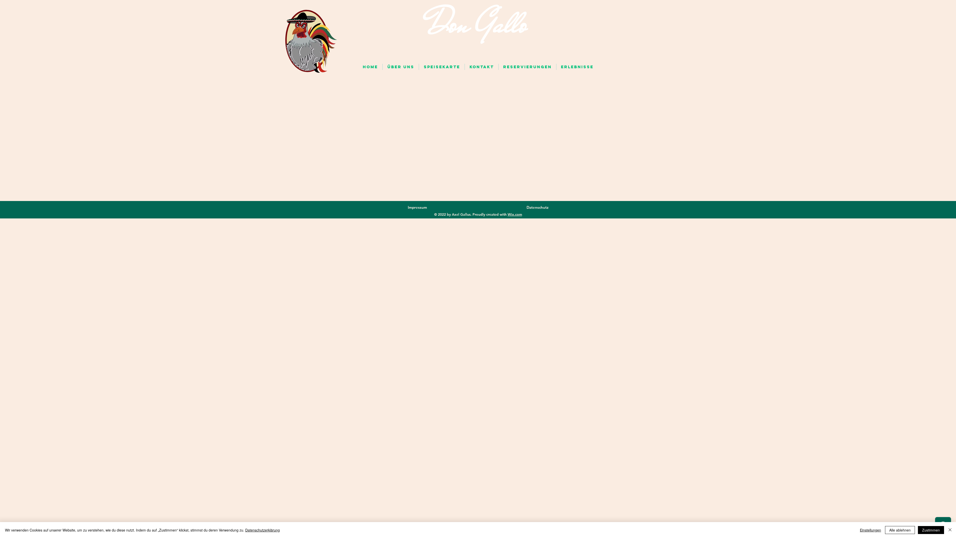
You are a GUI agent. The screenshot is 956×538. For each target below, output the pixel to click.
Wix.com (515, 214)
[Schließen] (950, 530)
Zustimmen (931, 530)
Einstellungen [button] (870, 530)
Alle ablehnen (900, 530)
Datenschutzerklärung (262, 530)
